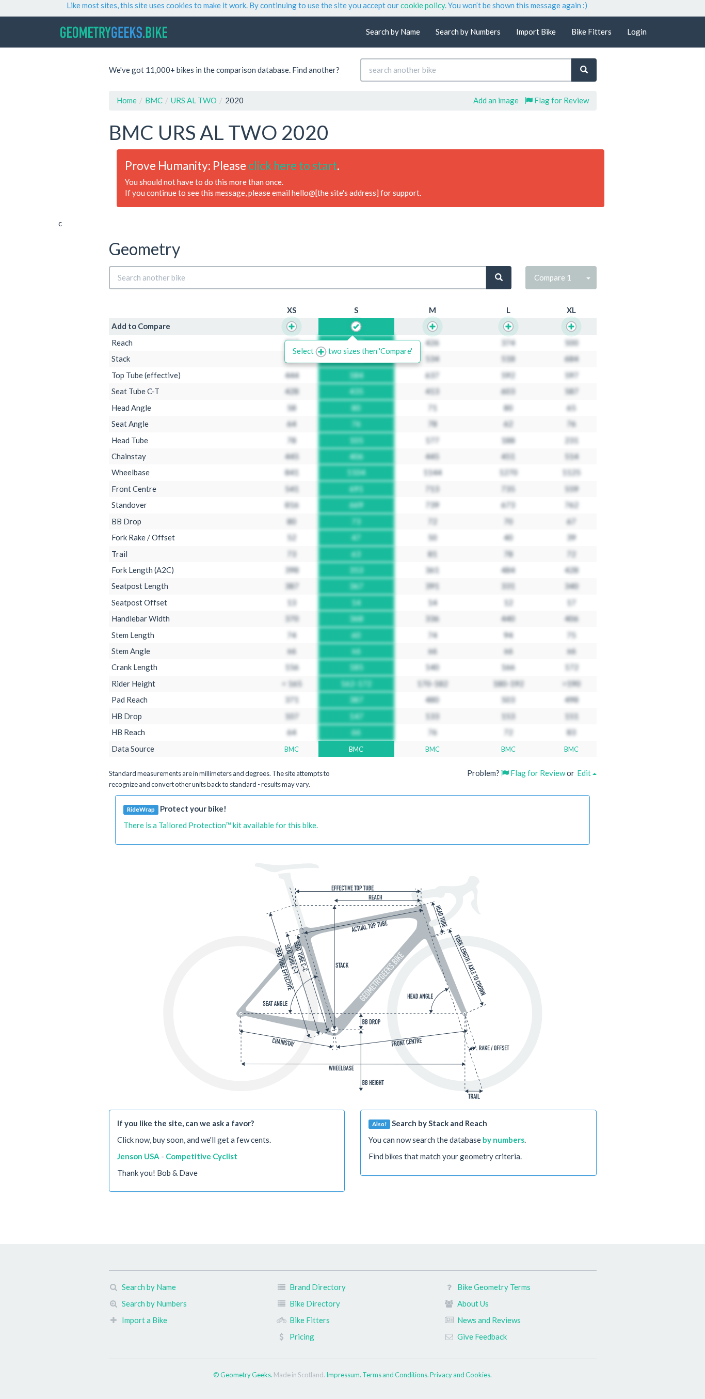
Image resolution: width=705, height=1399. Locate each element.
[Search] (584, 70)
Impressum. (344, 1375)
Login (637, 31)
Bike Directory (315, 1303)
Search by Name (393, 31)
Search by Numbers (468, 31)
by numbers (503, 1139)
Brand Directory (318, 1287)
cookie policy (422, 5)
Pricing (302, 1336)
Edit (584, 773)
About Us (473, 1303)
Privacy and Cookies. (461, 1375)
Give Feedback (482, 1336)
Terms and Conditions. (396, 1375)
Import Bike (536, 31)
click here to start (292, 166)
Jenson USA (138, 1156)
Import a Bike (144, 1320)
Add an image (496, 100)
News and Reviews (489, 1320)
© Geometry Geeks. (243, 1375)
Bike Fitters (591, 31)
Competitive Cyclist (201, 1156)
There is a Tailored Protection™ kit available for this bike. (220, 825)
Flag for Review (561, 100)
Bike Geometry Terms (494, 1287)
